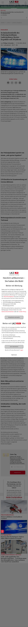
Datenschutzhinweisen (8, 311)
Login (21, 350)
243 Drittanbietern (9, 296)
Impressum (14, 355)
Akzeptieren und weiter (14, 317)
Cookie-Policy (22, 311)
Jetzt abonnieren (14, 347)
